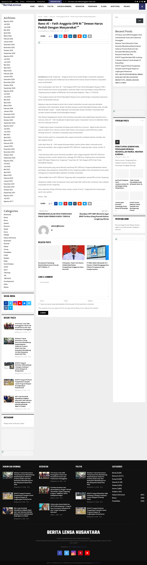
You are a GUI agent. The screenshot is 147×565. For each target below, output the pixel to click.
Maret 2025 (8, 71)
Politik (50, 6)
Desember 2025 (9, 44)
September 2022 (9, 158)
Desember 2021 (9, 184)
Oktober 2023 (8, 120)
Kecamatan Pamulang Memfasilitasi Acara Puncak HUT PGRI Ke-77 (48, 265)
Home (32, 6)
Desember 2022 (9, 149)
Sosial (50, 20)
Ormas (6, 249)
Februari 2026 (8, 39)
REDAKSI (127, 6)
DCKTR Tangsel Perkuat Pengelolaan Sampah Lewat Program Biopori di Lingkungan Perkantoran (23, 384)
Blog (17, 1)
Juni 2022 (7, 166)
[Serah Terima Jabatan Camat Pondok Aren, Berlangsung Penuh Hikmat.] (136, 195)
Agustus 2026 (8, 21)
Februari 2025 (8, 74)
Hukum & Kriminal (64, 6)
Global (104, 6)
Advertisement (30, 1)
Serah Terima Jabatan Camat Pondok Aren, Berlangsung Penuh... (135, 206)
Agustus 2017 (8, 201)
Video (6, 284)
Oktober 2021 (8, 190)
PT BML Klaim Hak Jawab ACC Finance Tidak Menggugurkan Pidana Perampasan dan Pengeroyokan (98, 266)
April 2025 (7, 68)
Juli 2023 (7, 129)
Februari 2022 (8, 178)
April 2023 (7, 137)
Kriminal (6, 243)
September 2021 (9, 193)
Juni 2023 (7, 132)
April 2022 (7, 172)
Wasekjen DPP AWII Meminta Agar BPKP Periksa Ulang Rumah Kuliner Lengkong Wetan (94, 216)
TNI (5, 275)
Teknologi (7, 273)
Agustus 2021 (8, 195)
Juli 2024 (7, 94)
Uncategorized (9, 281)
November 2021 (9, 187)
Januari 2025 (8, 76)
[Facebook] (59, 553)
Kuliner (6, 246)
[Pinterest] (80, 553)
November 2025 (9, 47)
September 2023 (9, 123)
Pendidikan (92, 6)
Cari (116, 17)
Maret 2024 (8, 105)
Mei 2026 (7, 30)
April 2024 (7, 103)
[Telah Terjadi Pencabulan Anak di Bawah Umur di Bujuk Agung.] (136, 173)
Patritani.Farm (96, 563)
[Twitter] (66, 553)
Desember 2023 (9, 114)
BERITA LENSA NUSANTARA (73, 532)
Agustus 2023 (8, 126)
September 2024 (9, 88)
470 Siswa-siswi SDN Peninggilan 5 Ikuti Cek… (82, 2)
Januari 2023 (8, 146)
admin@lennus (44, 31)
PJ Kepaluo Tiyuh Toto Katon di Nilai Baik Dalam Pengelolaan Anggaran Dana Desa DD (73, 266)
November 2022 (9, 152)
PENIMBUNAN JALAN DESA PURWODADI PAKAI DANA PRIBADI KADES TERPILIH (55, 215)
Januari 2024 (8, 111)
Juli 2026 (7, 24)
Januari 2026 (8, 42)
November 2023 (9, 117)
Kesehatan (80, 6)
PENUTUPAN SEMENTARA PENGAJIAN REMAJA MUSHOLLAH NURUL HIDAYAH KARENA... (129, 150)
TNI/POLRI (7, 278)
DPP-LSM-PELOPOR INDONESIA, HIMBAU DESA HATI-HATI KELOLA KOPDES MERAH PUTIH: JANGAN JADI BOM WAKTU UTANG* (23, 401)
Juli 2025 (7, 59)
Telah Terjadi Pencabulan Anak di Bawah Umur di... (136, 182)
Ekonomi (7, 226)
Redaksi (6, 258)
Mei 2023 (7, 134)
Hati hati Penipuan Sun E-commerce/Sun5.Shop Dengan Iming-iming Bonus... (122, 184)
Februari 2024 (8, 108)
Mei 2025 (7, 65)
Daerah (45, 20)
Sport (6, 270)
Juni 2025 (7, 62)
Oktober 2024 (8, 85)
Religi (5, 261)
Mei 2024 (7, 100)
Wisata (6, 287)
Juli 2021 (7, 198)
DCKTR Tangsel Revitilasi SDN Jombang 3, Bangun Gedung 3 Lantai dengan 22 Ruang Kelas (23, 367)
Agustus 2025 (8, 56)
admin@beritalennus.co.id (77, 547)
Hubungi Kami (41, 1)
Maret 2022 (8, 175)
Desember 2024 (9, 79)
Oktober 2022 (8, 155)
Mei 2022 (7, 169)
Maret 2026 (8, 36)
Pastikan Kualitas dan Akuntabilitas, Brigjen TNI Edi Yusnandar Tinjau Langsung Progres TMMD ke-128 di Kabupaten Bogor (60, 491)
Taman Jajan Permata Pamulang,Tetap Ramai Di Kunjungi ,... (121, 206)
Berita (41, 6)
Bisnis (6, 220)
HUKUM (6, 235)
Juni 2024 (7, 97)
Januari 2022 (8, 181)
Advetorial (115, 6)
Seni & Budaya (9, 264)
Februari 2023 (8, 143)
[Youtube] (87, 553)
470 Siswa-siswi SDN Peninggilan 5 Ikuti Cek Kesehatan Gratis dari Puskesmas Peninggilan (23, 326)
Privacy (22, 1)
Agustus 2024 (8, 91)
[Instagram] (73, 553)
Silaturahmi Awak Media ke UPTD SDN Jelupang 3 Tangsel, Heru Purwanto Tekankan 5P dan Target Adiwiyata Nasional (60, 508)
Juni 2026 (7, 27)
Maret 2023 (8, 140)
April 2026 (7, 33)
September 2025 (9, 53)
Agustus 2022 (8, 161)
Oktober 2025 (8, 50)
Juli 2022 (7, 164)
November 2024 (9, 82)
